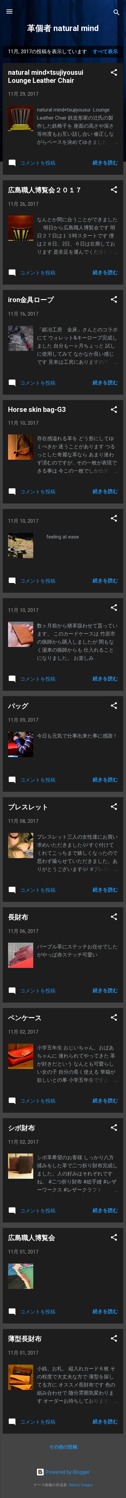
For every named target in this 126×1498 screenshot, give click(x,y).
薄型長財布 (25, 1339)
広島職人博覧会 (31, 1238)
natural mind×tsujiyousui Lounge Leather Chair (45, 76)
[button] (114, 73)
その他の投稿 (63, 1447)
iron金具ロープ (31, 300)
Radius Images (81, 1485)
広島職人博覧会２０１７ (45, 190)
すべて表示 (105, 51)
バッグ (18, 706)
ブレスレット (28, 807)
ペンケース (25, 1018)
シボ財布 (21, 1128)
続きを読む (105, 163)
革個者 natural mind (63, 28)
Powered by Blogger (67, 1472)
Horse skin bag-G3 (37, 409)
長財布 (18, 917)
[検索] (117, 13)
